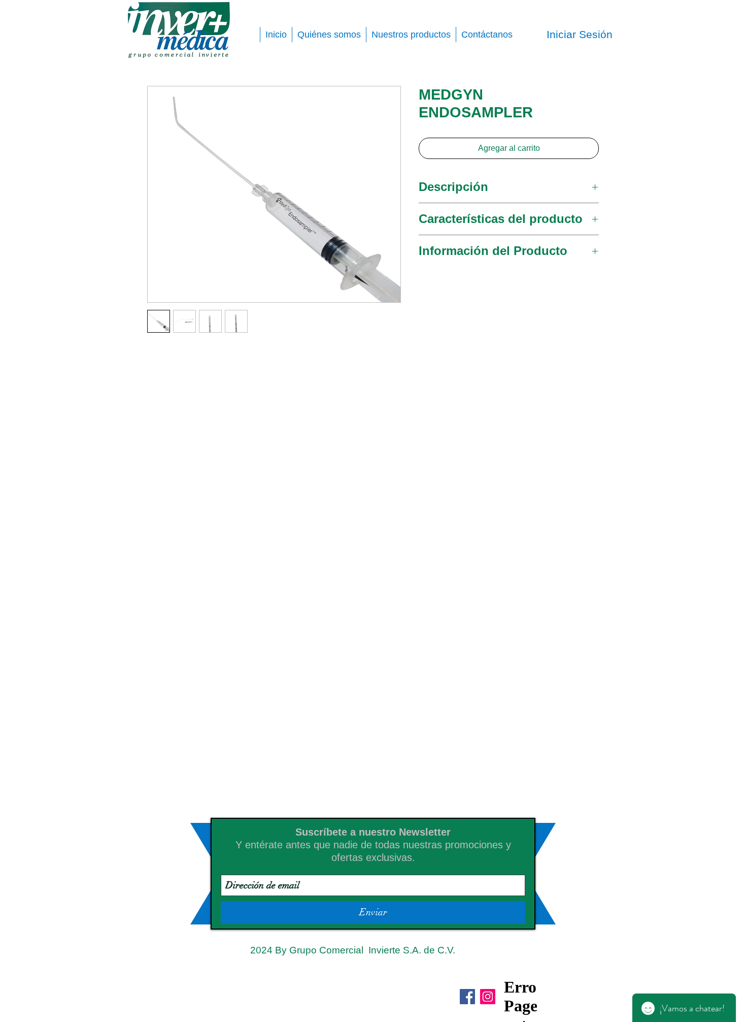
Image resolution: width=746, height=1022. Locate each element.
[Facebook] (467, 996)
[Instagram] (487, 996)
